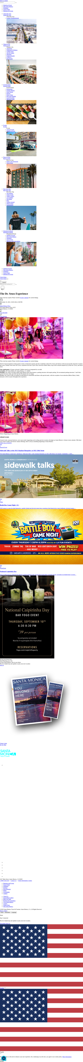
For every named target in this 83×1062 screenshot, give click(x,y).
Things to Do (6, 44)
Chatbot (5, 893)
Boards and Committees (9, 900)
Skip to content (4, 0)
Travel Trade (6, 9)
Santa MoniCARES (8, 898)
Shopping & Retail (8, 231)
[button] (41, 1021)
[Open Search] (7, 279)
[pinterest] (4, 873)
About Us (5, 896)
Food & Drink (7, 84)
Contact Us (13, 880)
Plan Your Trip (7, 189)
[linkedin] (4, 870)
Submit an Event (7, 5)
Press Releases (7, 889)
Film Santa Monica (8, 6)
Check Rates (9, 163)
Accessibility (6, 892)
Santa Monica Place (5, 306)
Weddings (5, 8)
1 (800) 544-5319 (4, 880)
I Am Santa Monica (8, 902)
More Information (66, 1056)
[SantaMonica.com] (8, 761)
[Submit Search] (16, 284)
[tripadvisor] (4, 876)
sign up (2, 665)
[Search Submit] (16, 2)
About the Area (7, 13)
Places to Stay (6, 157)
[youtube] (4, 868)
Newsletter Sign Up (5, 923)
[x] (43, 862)
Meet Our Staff (7, 899)
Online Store (6, 905)
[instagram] (4, 865)
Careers (5, 903)
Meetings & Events (8, 11)
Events (5, 125)
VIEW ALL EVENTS (6, 443)
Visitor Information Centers (25, 880)
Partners (5, 887)
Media (4, 890)
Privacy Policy (3, 910)
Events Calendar (24, 297)
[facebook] (4, 765)
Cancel (4, 282)
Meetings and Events (8, 883)
